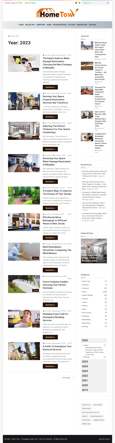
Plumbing (85, 316)
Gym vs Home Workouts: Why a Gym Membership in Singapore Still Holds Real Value (100, 119)
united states (86, 420)
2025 (85, 361)
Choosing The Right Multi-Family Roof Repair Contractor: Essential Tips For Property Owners (94, 194)
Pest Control (86, 312)
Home (21, 25)
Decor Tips (30, 25)
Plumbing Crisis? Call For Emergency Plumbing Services (55, 317)
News (84, 309)
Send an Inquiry (30, 3)
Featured (85, 285)
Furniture (40, 25)
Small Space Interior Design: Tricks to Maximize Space (91, 258)
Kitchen (71, 25)
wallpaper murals (98, 420)
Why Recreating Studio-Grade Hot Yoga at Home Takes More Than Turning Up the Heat (100, 50)
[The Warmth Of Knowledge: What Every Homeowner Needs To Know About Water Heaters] (87, 137)
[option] (94, 251)
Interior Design (60, 25)
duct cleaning (97, 405)
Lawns (84, 302)
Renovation (86, 323)
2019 (85, 390)
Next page (66, 377)
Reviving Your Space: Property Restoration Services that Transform (55, 99)
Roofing (92, 25)
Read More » (50, 87)
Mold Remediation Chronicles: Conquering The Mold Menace (57, 250)
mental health (86, 408)
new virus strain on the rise (90, 412)
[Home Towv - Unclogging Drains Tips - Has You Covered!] (57, 13)
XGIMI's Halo (86, 424)
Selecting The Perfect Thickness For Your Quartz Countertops (56, 129)
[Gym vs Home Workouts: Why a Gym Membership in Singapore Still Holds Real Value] (87, 115)
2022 (85, 375)
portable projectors (96, 416)
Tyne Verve (48, 55)
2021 (85, 380)
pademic (84, 416)
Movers (85, 306)
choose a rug (86, 405)
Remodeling (82, 25)
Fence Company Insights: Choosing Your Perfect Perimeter (56, 284)
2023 (85, 371)
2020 (85, 385)
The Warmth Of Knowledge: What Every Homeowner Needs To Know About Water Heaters (100, 141)
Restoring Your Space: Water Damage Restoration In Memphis (57, 161)
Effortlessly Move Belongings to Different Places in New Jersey (55, 220)
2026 (85, 340)
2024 (85, 366)
